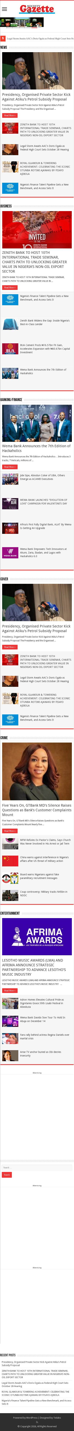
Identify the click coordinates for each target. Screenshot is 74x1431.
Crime (4, 738)
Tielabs (57, 1417)
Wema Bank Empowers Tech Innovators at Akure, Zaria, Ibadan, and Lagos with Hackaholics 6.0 (43, 553)
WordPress (32, 1417)
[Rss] (37, 1422)
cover (4, 579)
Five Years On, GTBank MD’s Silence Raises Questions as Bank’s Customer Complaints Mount (36, 810)
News (3, 48)
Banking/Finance (11, 400)
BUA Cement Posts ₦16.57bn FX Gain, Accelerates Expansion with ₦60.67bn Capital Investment (45, 349)
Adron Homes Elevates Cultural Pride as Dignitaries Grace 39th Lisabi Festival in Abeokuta (42, 1003)
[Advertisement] (37, 1112)
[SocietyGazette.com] (37, 8)
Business (6, 206)
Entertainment (10, 914)
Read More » (9, 115)
